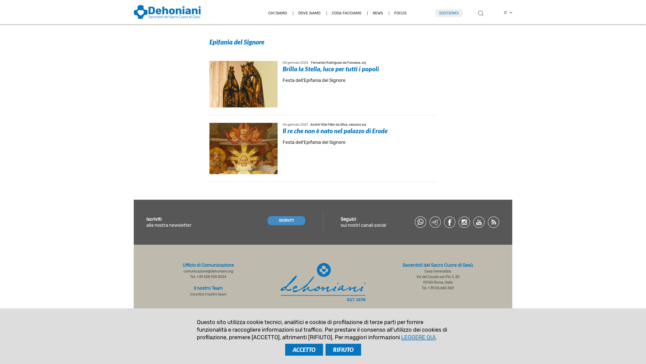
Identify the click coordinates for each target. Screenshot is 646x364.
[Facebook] (450, 222)
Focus (400, 13)
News (378, 13)
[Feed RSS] (494, 222)
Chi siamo (277, 13)
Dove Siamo (309, 13)
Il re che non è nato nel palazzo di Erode (335, 130)
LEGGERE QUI (418, 337)
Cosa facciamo (346, 13)
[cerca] (481, 13)
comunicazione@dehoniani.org (208, 271)
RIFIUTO (343, 349)
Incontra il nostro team (208, 294)
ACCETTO (304, 349)
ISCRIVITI (286, 220)
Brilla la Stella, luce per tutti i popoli (331, 69)
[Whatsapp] (420, 222)
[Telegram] (435, 222)
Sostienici (449, 13)
